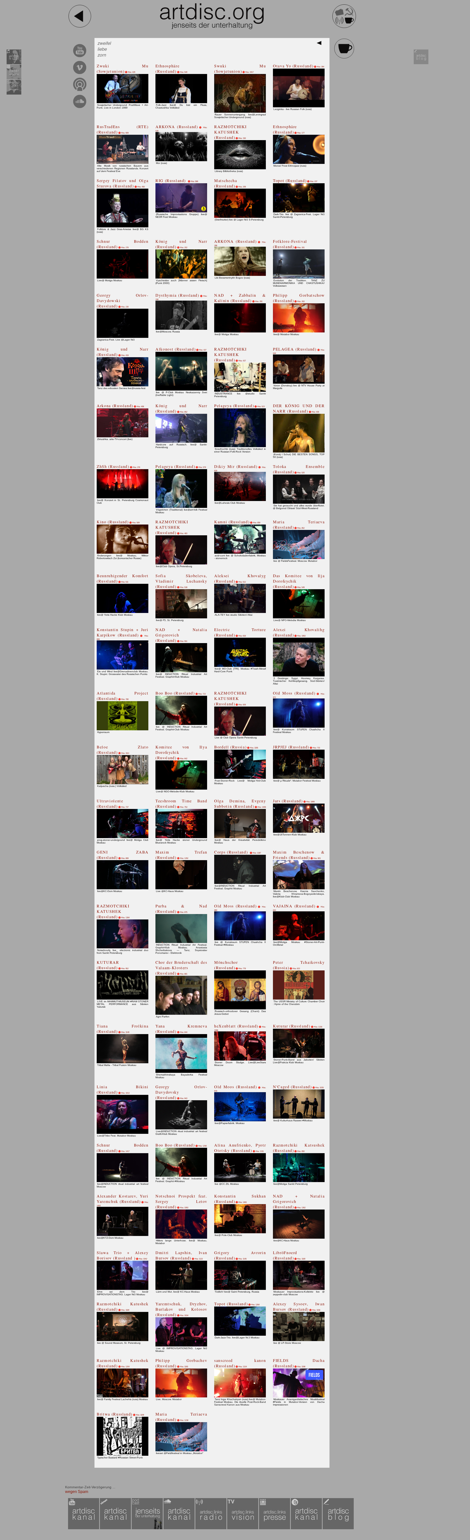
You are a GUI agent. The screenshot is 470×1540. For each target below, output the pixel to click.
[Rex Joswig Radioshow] (14, 63)
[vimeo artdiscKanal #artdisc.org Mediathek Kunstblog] (79, 74)
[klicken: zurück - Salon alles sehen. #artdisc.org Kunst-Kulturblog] (344, 58)
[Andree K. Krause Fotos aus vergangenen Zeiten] (14, 93)
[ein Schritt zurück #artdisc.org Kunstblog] (80, 27)
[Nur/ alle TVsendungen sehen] (243, 1528)
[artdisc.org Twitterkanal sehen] (307, 1528)
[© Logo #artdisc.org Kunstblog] (211, 16)
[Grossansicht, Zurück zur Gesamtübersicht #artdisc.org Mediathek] (320, 44)
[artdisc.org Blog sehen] (421, 63)
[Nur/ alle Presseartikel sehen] (275, 1528)
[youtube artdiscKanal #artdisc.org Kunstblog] (79, 58)
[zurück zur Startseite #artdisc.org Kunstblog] (344, 27)
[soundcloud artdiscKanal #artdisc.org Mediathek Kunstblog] (79, 109)
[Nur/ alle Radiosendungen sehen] (211, 1528)
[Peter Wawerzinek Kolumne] (14, 78)
